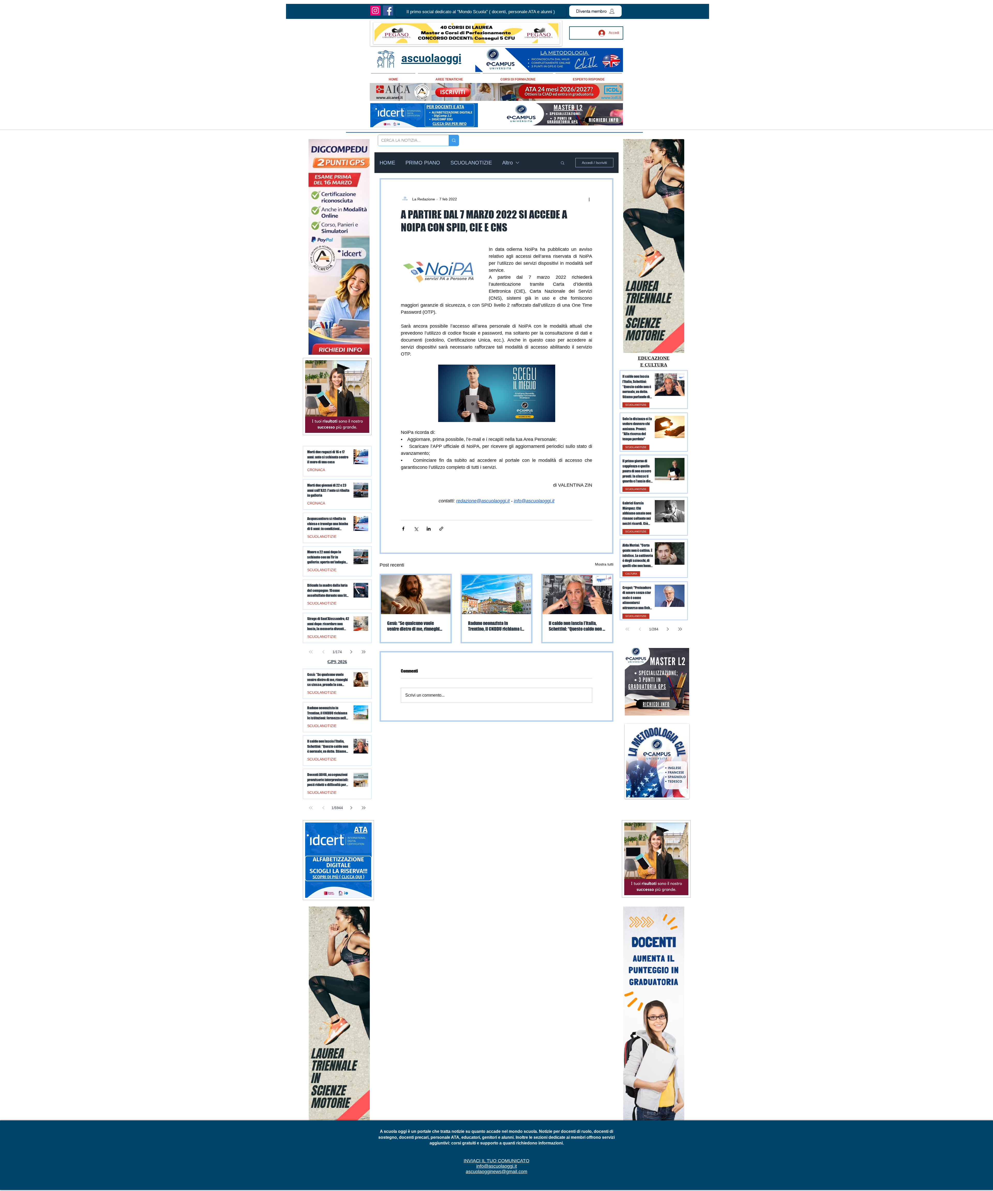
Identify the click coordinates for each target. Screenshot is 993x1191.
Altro (507, 162)
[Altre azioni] (589, 199)
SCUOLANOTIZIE (471, 162)
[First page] (627, 629)
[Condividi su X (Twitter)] (415, 528)
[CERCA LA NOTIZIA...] (454, 140)
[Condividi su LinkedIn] (428, 528)
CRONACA (316, 470)
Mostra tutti (604, 564)
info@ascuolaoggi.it (496, 1166)
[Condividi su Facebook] (403, 528)
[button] (480, 12)
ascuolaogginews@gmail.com (496, 1171)
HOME (387, 162)
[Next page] (667, 629)
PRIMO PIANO (422, 162)
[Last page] (680, 629)
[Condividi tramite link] (441, 528)
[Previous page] (639, 629)
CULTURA (631, 573)
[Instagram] (375, 10)
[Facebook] (388, 10)
